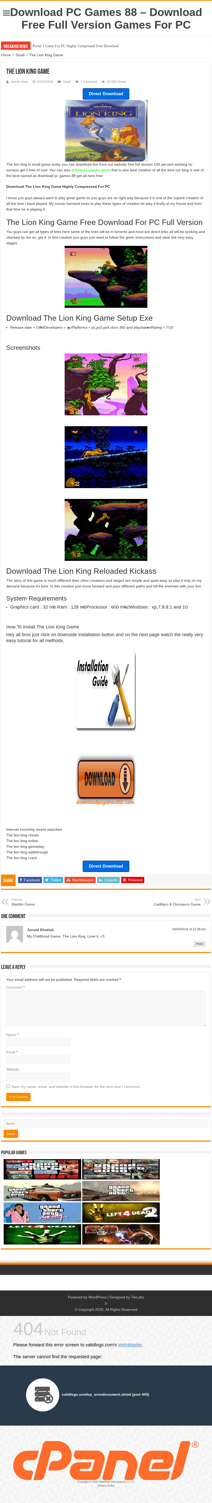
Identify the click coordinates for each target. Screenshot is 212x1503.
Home (6, 55)
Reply (199, 943)
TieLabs (137, 1297)
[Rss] (106, 1303)
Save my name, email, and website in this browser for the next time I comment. (75, 1087)
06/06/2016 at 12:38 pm (189, 929)
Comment (15, 987)
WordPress (97, 1297)
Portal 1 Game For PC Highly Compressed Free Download (76, 46)
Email (12, 1052)
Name (12, 1035)
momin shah (19, 82)
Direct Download (106, 93)
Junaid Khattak (40, 930)
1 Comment (89, 82)
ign (69, 327)
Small (20, 55)
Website (12, 1069)
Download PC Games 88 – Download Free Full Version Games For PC (106, 18)
